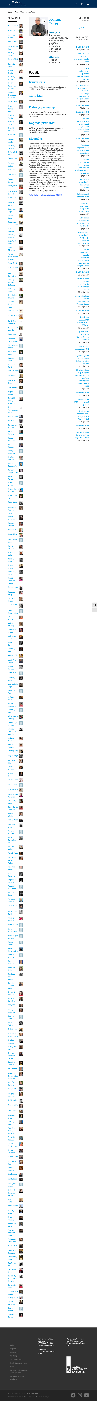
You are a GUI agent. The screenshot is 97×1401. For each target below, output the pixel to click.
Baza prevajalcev (16, 1359)
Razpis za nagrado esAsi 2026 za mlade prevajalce (83, 149)
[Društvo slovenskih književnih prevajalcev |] (17, 3)
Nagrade (13, 1349)
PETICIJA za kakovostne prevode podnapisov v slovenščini (83, 73)
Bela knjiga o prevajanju (18, 1363)
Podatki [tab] (34, 72)
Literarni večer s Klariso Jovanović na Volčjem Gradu (82, 300)
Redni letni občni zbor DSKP (82, 347)
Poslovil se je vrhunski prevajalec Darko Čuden (81, 57)
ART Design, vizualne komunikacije (36, 1397)
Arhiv (12, 1367)
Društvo (12, 1345)
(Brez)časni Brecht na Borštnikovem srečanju (83, 336)
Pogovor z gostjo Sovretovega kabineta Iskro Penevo (82, 359)
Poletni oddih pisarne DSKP (83, 195)
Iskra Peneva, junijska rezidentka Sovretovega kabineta (83, 283)
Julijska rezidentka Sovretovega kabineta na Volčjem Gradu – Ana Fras (82, 166)
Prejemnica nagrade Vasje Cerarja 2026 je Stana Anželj (83, 415)
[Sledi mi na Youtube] (86, 1395)
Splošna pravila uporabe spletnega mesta (19, 1371)
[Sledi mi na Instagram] (80, 1395)
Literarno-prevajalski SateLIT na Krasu (84, 183)
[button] (44, 21)
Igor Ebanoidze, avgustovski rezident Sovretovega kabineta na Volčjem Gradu (82, 92)
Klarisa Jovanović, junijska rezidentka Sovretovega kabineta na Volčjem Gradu (82, 257)
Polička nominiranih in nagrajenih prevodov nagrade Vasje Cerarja (82, 125)
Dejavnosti (14, 1352)
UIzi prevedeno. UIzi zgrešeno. (17, 1377)
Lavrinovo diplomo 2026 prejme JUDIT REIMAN (83, 321)
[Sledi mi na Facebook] (73, 1395)
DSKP (16, 1393)
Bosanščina (19, 12)
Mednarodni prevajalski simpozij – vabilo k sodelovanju (83, 237)
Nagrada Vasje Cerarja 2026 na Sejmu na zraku (82, 435)
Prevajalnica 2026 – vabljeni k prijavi (81, 402)
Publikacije (14, 1356)
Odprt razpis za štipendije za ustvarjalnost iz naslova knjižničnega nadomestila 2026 (82, 378)
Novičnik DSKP (82, 47)
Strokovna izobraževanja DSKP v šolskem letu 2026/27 (82, 222)
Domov (10, 12)
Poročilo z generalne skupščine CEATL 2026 (84, 207)
